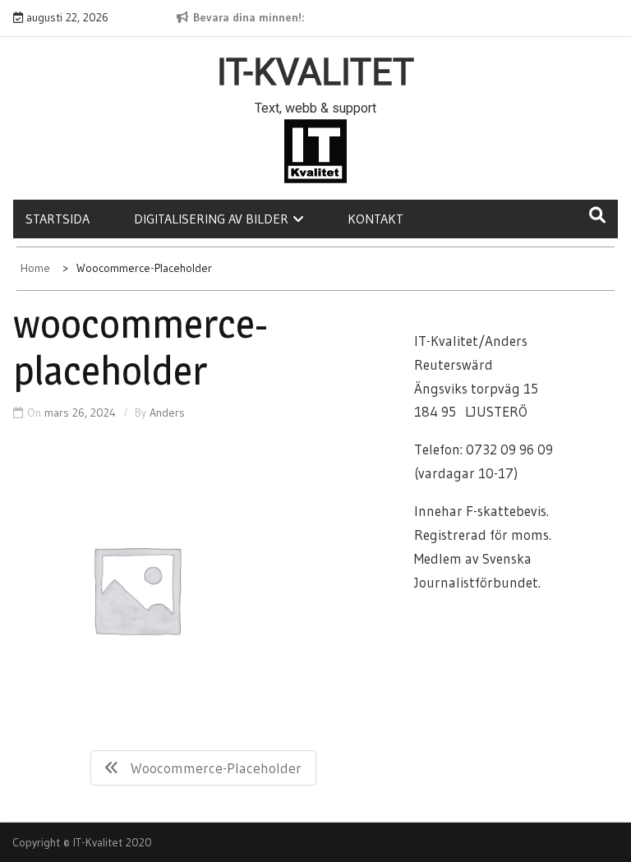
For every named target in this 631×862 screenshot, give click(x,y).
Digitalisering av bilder (211, 218)
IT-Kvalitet (315, 72)
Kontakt (375, 218)
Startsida (57, 218)
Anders (167, 412)
